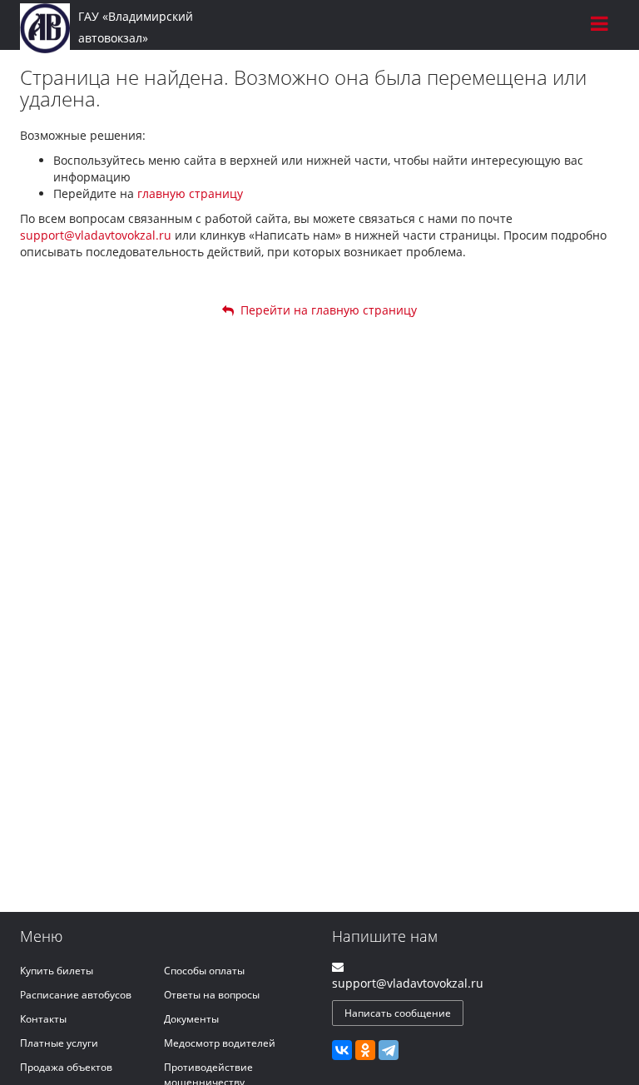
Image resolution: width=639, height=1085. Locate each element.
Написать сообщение (397, 1013)
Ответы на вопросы (212, 995)
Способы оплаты (204, 971)
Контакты (43, 1019)
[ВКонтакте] (342, 1050)
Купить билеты (56, 971)
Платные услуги (59, 1043)
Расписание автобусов (75, 995)
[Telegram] (389, 1050)
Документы (191, 1019)
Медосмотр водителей (219, 1043)
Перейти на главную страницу (325, 310)
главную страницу (190, 193)
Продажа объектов (66, 1067)
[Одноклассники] (365, 1050)
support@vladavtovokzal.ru (95, 235)
